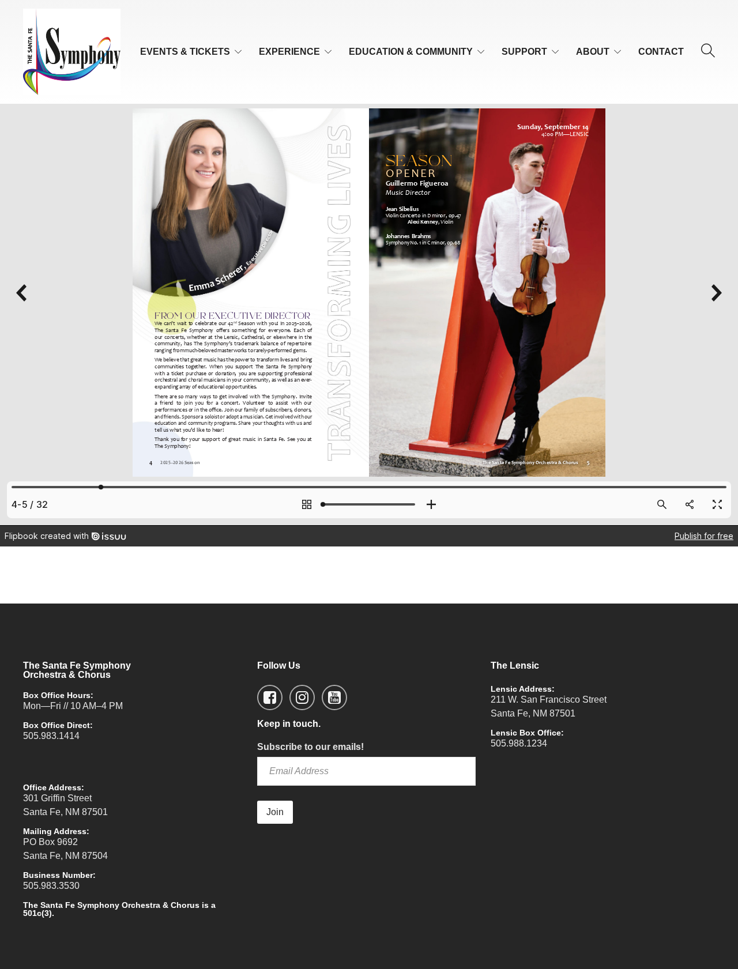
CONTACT (661, 51)
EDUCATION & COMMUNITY (411, 51)
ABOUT (592, 51)
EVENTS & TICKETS (185, 51)
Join (275, 812)
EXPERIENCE (289, 51)
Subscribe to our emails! (310, 747)
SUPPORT (524, 51)
